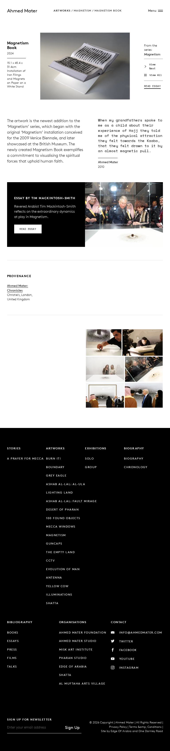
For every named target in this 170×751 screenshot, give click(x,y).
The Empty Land (60, 552)
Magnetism (82, 10)
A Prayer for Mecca (25, 458)
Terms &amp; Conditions (145, 726)
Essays (13, 641)
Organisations (73, 622)
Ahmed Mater (22, 10)
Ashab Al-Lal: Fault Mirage (71, 501)
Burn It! (53, 458)
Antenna (54, 577)
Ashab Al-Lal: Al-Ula (65, 484)
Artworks (62, 10)
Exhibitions (95, 448)
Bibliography (19, 622)
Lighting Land (59, 492)
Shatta (52, 603)
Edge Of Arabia (121, 731)
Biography (134, 448)
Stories (14, 448)
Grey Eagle (56, 475)
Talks (12, 666)
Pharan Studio (73, 658)
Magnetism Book (108, 10)
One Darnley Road (151, 731)
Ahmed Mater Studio (78, 641)
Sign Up (72, 727)
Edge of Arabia (73, 666)
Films (12, 658)
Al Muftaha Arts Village (82, 683)
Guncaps (54, 543)
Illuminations (59, 594)
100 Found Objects (63, 518)
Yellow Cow (57, 586)
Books (12, 632)
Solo (89, 458)
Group (91, 467)
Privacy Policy (118, 726)
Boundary (55, 467)
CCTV (50, 560)
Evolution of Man (63, 569)
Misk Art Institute (76, 649)
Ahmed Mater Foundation (82, 632)
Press (12, 649)
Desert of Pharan (62, 509)
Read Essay (152, 86)
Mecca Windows (60, 526)
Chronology (135, 467)
